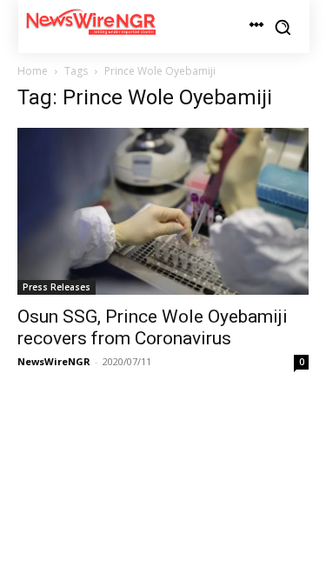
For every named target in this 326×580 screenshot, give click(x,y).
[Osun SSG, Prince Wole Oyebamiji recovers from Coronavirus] (163, 211)
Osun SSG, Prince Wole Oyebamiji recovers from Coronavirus (152, 327)
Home (32, 70)
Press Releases (56, 287)
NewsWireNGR (53, 361)
